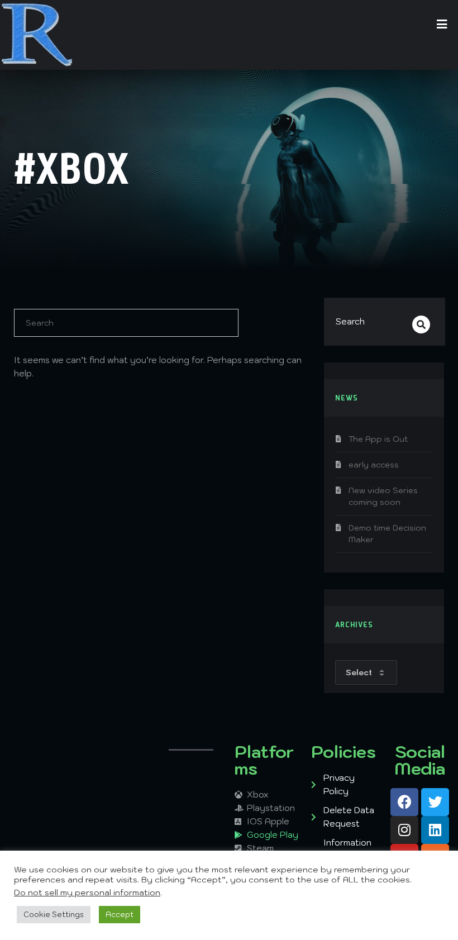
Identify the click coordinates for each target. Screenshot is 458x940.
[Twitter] (435, 802)
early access (374, 465)
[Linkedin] (435, 830)
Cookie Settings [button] (53, 914)
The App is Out (378, 439)
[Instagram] (404, 830)
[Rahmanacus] (37, 35)
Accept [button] (119, 914)
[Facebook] (404, 802)
